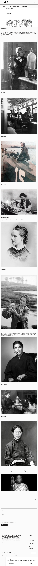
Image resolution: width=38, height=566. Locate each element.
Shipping (30, 538)
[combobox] (33, 553)
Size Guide (30, 537)
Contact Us (30, 535)
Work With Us (31, 548)
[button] (2, 2)
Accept (21, 563)
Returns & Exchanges (32, 540)
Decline (31, 563)
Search (30, 546)
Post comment (4, 524)
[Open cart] (36, 2)
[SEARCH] (34, 2)
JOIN (16, 555)
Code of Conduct (31, 543)
